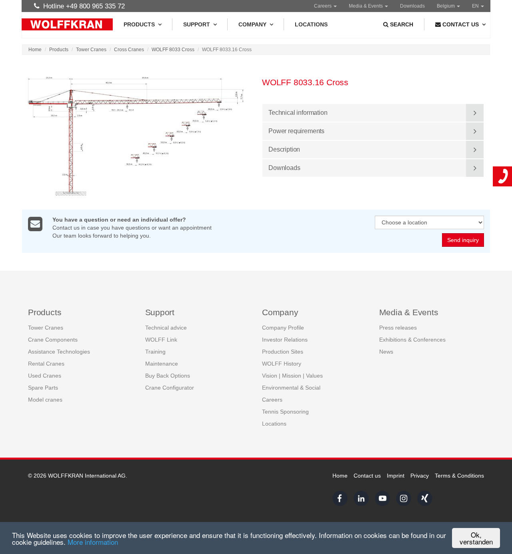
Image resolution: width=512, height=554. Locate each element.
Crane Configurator (169, 387)
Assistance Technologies (59, 351)
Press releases (398, 327)
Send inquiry (463, 240)
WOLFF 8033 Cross (173, 49)
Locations (311, 24)
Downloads (412, 6)
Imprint (395, 475)
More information (93, 542)
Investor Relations (285, 339)
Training (155, 351)
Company (252, 24)
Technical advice (166, 327)
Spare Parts (43, 387)
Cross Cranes (129, 49)
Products (139, 24)
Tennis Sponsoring (285, 411)
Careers (323, 6)
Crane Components (53, 339)
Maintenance (161, 363)
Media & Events (366, 6)
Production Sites (282, 351)
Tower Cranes (91, 49)
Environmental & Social (291, 387)
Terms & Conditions (459, 475)
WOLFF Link (161, 339)
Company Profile (283, 327)
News (386, 351)
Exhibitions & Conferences (412, 339)
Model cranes (45, 399)
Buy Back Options (167, 375)
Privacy (419, 475)
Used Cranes (44, 375)
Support (196, 24)
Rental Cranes (46, 363)
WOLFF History (281, 363)
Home (35, 49)
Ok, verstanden (476, 538)
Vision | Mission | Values (292, 375)
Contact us (367, 475)
